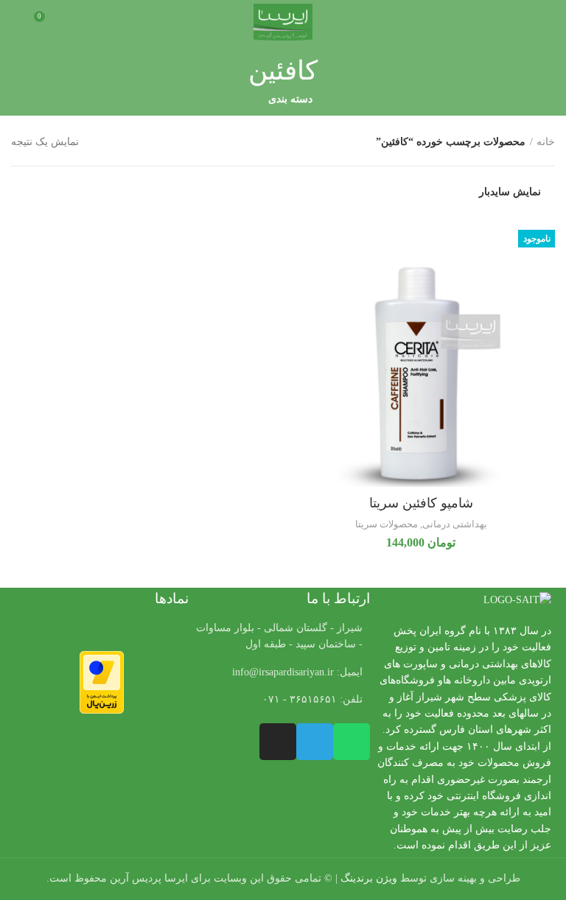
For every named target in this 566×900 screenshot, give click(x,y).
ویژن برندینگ (368, 878)
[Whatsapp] (351, 741)
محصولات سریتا (386, 524)
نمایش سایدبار (510, 192)
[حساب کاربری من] (16, 22)
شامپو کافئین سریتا (421, 503)
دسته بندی (290, 99)
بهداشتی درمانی (454, 524)
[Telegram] (314, 741)
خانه (546, 141)
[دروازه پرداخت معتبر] (102, 681)
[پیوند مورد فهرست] (283, 672)
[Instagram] (277, 741)
